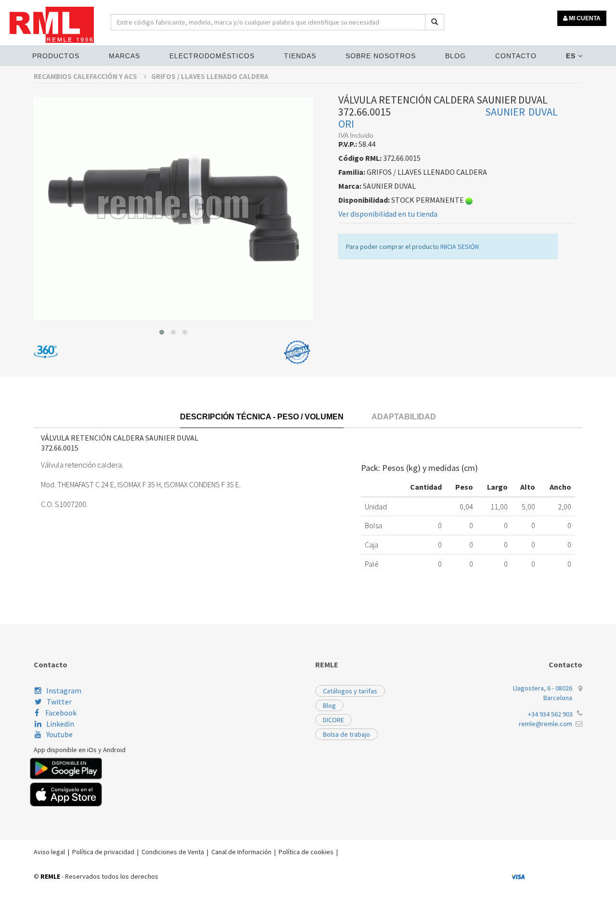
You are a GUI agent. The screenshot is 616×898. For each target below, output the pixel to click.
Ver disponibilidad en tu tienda (387, 214)
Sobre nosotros (381, 56)
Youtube (59, 734)
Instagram (63, 690)
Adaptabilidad (404, 417)
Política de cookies (306, 851)
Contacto (516, 56)
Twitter (59, 701)
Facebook (60, 712)
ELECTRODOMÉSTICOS (212, 56)
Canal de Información (241, 851)
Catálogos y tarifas (350, 691)
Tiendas (300, 56)
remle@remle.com (545, 723)
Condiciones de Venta (172, 851)
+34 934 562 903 (550, 714)
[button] (161, 332)
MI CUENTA (584, 18)
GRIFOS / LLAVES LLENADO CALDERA (210, 76)
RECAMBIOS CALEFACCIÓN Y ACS (86, 76)
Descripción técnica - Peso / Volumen (262, 417)
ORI (346, 123)
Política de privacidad (103, 851)
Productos (55, 56)
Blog (455, 56)
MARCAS (124, 56)
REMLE (50, 876)
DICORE (333, 720)
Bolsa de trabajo (346, 734)
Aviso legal (49, 851)
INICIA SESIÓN (459, 246)
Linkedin (60, 724)
